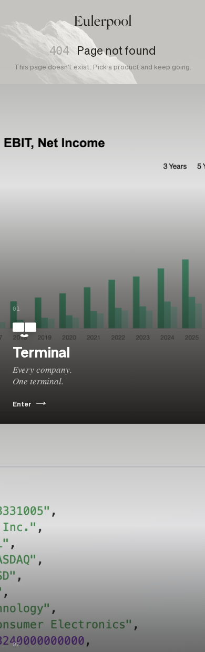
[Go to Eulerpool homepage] (103, 22)
